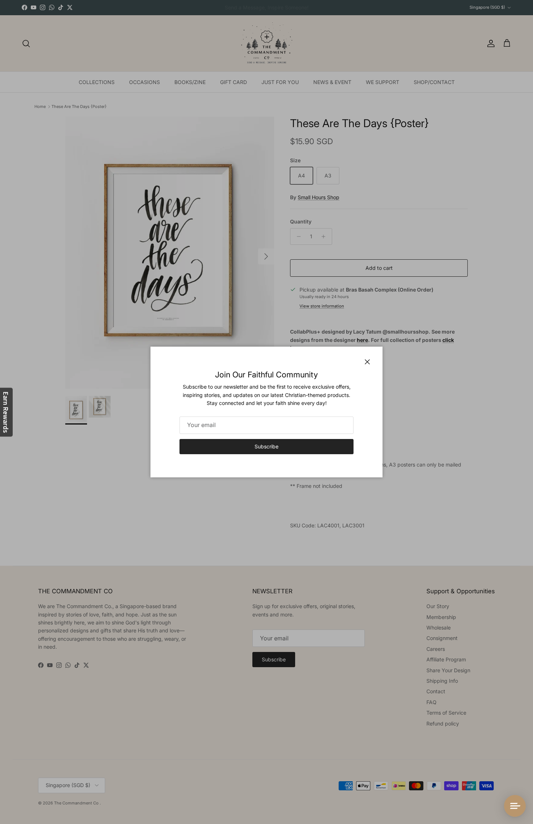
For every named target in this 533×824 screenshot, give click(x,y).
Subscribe (266, 446)
